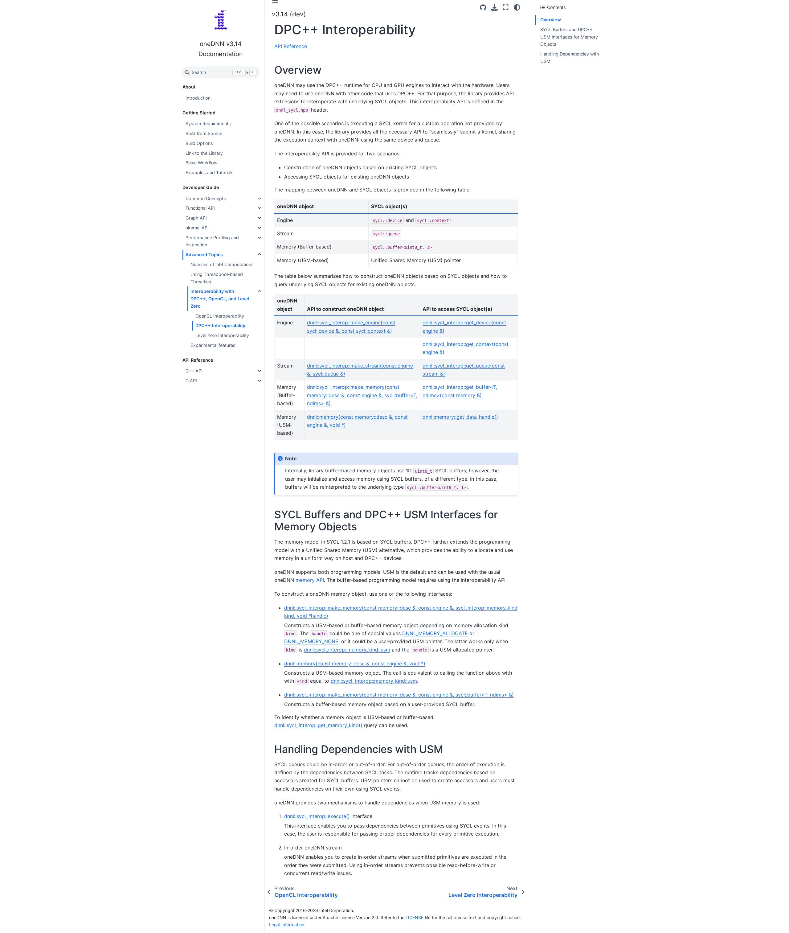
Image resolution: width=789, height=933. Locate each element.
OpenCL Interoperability (219, 316)
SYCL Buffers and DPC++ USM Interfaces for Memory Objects (569, 37)
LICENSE (414, 917)
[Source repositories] (483, 7)
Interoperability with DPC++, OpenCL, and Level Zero (219, 299)
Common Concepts (206, 198)
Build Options (199, 143)
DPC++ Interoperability (220, 325)
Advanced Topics (204, 254)
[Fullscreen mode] (505, 7)
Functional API (200, 208)
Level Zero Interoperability (222, 335)
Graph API (196, 217)
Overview (550, 19)
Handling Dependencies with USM (569, 57)
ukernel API (197, 227)
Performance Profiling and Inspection (212, 241)
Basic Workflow (202, 162)
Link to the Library (204, 153)
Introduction (198, 98)
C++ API (194, 370)
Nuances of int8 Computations (222, 264)
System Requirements (208, 123)
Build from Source (204, 133)
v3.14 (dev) (289, 14)
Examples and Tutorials (210, 172)
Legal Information (286, 924)
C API (191, 380)
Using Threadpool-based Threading (216, 278)
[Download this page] (494, 7)
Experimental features (212, 345)
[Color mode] (517, 7)
